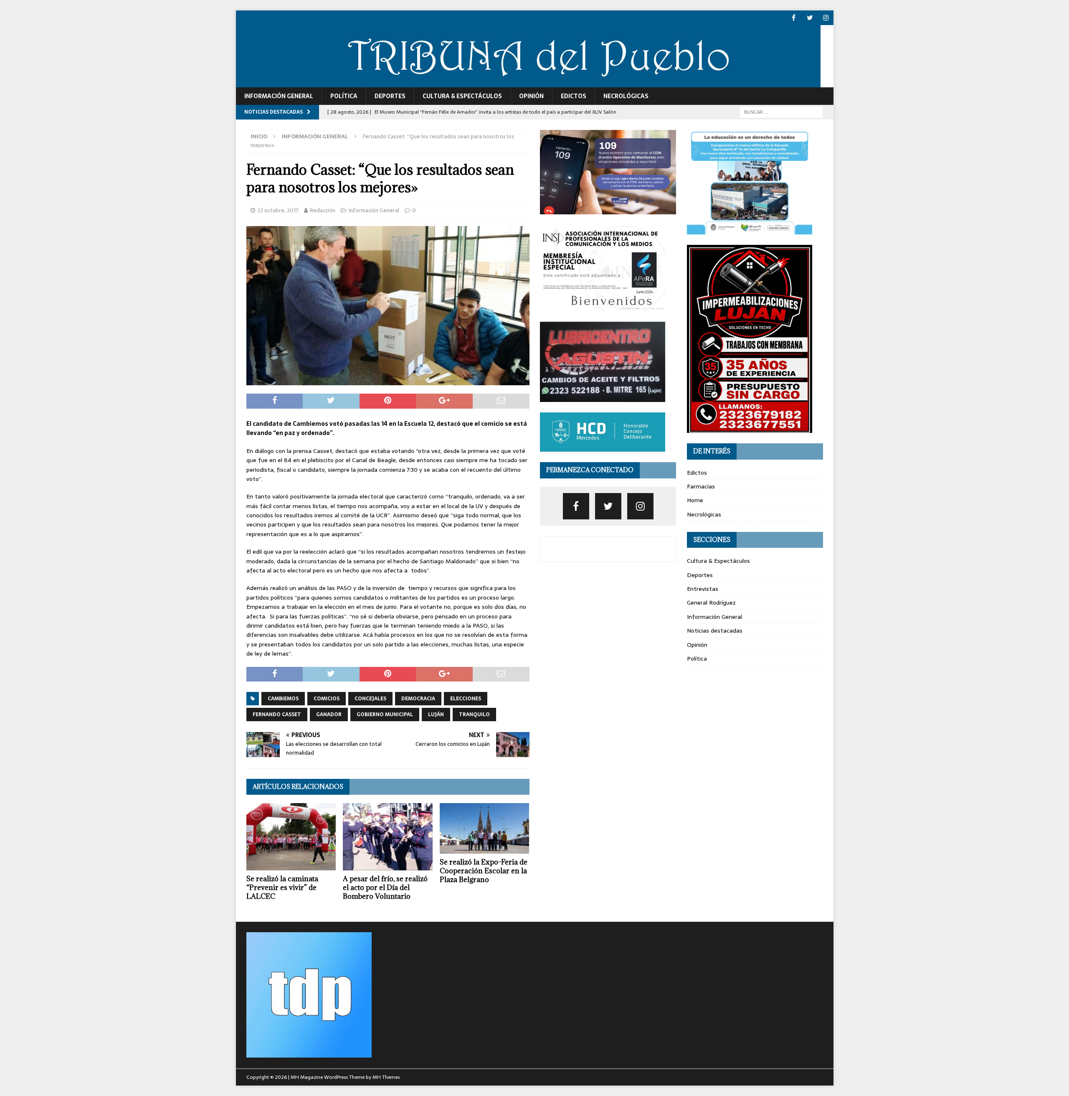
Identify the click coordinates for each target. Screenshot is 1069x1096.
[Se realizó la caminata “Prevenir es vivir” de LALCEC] (291, 836)
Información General (278, 96)
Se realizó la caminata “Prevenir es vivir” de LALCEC (282, 887)
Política (343, 96)
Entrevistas (702, 588)
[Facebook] (793, 17)
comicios (326, 698)
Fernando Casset (277, 714)
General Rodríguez (711, 602)
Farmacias (701, 486)
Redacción (322, 210)
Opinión (531, 96)
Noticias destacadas (714, 630)
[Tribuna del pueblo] (528, 82)
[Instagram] (826, 17)
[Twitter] (810, 17)
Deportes (390, 96)
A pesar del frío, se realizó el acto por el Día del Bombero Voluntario (385, 887)
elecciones (465, 698)
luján (436, 714)
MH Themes (386, 1077)
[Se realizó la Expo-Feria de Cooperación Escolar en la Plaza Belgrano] (484, 828)
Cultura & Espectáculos (462, 96)
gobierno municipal (385, 714)
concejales (370, 698)
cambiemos (283, 698)
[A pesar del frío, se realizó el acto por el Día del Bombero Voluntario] (388, 836)
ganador (329, 714)
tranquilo (474, 714)
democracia (418, 698)
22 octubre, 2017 (278, 210)
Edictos (573, 96)
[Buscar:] (781, 111)
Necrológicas (625, 96)
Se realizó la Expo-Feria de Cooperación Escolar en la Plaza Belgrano (483, 870)
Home (695, 500)
